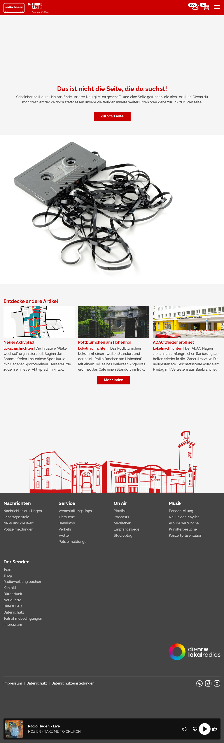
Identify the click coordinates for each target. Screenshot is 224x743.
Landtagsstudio (16, 517)
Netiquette (12, 600)
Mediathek (122, 523)
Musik (175, 503)
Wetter (64, 535)
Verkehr (65, 529)
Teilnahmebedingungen (23, 618)
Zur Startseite (112, 116)
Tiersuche (67, 517)
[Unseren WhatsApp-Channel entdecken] (199, 683)
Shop (8, 575)
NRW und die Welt (19, 523)
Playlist (120, 511)
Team (8, 569)
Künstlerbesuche (183, 529)
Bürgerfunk (13, 594)
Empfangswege (126, 529)
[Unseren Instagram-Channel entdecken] (217, 683)
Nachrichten (17, 503)
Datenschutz (14, 612)
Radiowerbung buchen (22, 582)
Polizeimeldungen (18, 529)
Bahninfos (67, 523)
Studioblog (123, 535)
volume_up (184, 729)
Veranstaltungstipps (75, 511)
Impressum (13, 625)
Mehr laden (113, 380)
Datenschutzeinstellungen (72, 683)
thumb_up (214, 729)
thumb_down (195, 729)
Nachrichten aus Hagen (23, 511)
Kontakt (10, 588)
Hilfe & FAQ (13, 606)
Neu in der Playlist (184, 517)
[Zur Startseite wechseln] (14, 8)
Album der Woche (184, 523)
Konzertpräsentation (185, 535)
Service (67, 503)
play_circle (205, 729)
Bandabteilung (181, 511)
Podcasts (121, 517)
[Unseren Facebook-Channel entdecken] (208, 683)
